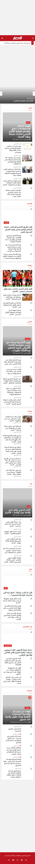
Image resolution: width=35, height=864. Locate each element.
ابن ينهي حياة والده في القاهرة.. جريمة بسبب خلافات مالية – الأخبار (13, 472)
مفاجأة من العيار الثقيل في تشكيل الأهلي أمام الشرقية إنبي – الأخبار (12, 305)
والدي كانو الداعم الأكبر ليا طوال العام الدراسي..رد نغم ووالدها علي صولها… (12, 608)
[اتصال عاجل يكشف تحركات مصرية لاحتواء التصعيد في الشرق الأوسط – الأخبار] (31, 397)
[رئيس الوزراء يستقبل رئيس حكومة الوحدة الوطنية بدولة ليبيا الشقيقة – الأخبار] (27, 181)
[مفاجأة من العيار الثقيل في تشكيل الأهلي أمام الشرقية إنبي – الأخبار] (31, 303)
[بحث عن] (2, 39)
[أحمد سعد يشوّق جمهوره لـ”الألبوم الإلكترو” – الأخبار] (31, 529)
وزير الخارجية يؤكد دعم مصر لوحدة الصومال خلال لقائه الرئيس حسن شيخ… (12, 362)
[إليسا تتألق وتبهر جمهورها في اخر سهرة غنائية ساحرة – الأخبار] (31, 598)
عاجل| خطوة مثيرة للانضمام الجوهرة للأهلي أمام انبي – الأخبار (13, 312)
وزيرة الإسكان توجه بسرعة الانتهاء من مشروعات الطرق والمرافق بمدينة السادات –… (12, 256)
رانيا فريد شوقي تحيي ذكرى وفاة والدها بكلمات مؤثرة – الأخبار (13, 541)
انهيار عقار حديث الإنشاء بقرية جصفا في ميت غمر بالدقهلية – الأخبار (12, 419)
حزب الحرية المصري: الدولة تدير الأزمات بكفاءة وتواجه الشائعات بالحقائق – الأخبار (12, 381)
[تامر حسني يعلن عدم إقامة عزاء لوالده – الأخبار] (17, 503)
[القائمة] (33, 39)
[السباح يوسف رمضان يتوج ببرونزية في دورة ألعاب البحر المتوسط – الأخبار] (17, 94)
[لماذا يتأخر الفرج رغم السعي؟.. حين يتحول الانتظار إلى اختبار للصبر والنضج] (31, 734)
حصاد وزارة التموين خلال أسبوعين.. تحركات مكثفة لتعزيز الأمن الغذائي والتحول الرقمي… (17, 652)
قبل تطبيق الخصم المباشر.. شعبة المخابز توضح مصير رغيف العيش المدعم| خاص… (18, 229)
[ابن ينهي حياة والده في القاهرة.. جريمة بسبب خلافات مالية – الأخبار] (31, 470)
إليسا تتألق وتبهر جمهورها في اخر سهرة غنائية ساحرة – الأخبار (12, 601)
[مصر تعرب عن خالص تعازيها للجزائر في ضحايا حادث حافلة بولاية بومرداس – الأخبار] (27, 146)
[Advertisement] (17, 17)
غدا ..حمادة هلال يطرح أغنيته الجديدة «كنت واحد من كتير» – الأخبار (12, 524)
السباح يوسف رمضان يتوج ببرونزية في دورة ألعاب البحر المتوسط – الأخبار (12, 297)
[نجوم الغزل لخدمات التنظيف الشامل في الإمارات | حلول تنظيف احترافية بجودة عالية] (31, 769)
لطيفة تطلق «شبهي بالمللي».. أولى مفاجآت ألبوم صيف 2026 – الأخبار (12, 560)
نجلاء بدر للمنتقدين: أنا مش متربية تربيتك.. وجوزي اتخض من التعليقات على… (12, 550)
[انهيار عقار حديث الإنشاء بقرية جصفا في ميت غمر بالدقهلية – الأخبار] (27, 419)
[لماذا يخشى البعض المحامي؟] (31, 726)
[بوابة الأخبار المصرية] (17, 38)
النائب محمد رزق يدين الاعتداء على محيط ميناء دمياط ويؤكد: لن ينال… (13, 371)
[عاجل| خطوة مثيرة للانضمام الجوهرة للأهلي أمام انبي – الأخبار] (31, 310)
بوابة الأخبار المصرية (10, 855)
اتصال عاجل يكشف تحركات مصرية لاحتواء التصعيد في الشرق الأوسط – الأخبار (12, 402)
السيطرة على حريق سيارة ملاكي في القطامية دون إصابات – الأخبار (12, 428)
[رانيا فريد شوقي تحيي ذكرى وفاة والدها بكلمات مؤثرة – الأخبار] (31, 536)
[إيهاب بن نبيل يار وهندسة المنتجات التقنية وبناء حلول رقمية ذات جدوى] (17, 709)
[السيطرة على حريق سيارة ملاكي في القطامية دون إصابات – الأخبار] (31, 426)
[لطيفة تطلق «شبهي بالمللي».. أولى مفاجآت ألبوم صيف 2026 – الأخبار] (31, 556)
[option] (17, 94)
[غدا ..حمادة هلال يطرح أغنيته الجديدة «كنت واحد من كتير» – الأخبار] (31, 520)
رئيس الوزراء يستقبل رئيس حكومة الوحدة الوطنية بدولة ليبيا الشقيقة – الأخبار (12, 183)
